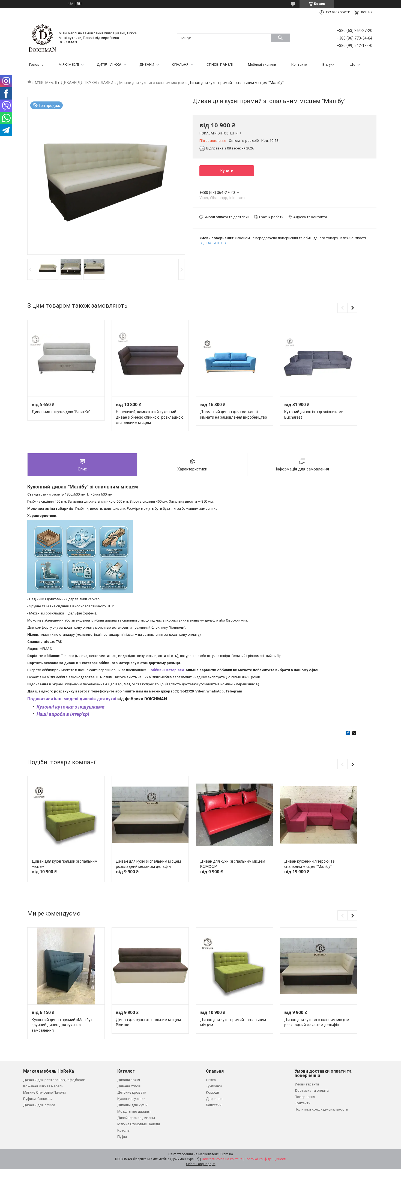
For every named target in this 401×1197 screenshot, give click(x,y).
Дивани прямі (128, 1080)
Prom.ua (226, 1154)
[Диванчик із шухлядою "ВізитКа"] (66, 358)
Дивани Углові (129, 1086)
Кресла (123, 1130)
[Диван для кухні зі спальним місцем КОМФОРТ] (234, 814)
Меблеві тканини (262, 64)
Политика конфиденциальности (321, 1109)
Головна (36, 64)
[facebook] (348, 734)
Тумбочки (214, 1086)
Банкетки (214, 1105)
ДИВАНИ (146, 64)
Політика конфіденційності (265, 1159)
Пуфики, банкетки (38, 1099)
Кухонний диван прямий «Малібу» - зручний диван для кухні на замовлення (63, 1025)
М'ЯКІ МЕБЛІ (69, 64)
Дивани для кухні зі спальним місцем (150, 82)
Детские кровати (131, 1092)
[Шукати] (280, 38)
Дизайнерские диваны (136, 1118)
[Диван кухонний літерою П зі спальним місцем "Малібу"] (318, 814)
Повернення (305, 1097)
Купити (226, 171)
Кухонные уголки (131, 1099)
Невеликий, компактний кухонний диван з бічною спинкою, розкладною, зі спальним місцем (150, 417)
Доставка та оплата (312, 1090)
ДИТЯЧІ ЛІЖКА (109, 64)
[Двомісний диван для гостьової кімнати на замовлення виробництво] (234, 358)
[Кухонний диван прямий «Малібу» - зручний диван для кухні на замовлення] (66, 966)
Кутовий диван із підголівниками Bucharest (313, 414)
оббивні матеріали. (168, 670)
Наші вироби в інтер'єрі (63, 714)
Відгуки (328, 64)
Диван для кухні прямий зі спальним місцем (64, 864)
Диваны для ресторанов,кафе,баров (54, 1080)
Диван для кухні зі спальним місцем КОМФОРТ (232, 864)
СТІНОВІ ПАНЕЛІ (220, 64)
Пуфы (122, 1137)
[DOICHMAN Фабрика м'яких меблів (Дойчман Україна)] (42, 37)
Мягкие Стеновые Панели (44, 1092)
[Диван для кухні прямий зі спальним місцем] (66, 814)
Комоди (212, 1092)
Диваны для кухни (132, 1105)
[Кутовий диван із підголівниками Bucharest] (318, 358)
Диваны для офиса (39, 1105)
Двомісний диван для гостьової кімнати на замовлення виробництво (233, 414)
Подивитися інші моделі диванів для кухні (71, 699)
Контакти (299, 64)
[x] (354, 734)
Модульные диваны (134, 1111)
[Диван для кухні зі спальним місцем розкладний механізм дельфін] (150, 814)
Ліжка (211, 1080)
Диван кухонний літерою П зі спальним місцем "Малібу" (310, 864)
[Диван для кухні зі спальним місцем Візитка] (150, 966)
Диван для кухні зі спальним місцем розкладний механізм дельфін (148, 864)
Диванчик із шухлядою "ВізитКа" (61, 412)
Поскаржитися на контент (222, 1159)
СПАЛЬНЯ (180, 64)
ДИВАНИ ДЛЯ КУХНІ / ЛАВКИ (87, 82)
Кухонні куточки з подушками (70, 707)
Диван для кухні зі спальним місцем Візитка (148, 1022)
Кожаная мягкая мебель (43, 1086)
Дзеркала (214, 1099)
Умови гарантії (307, 1084)
